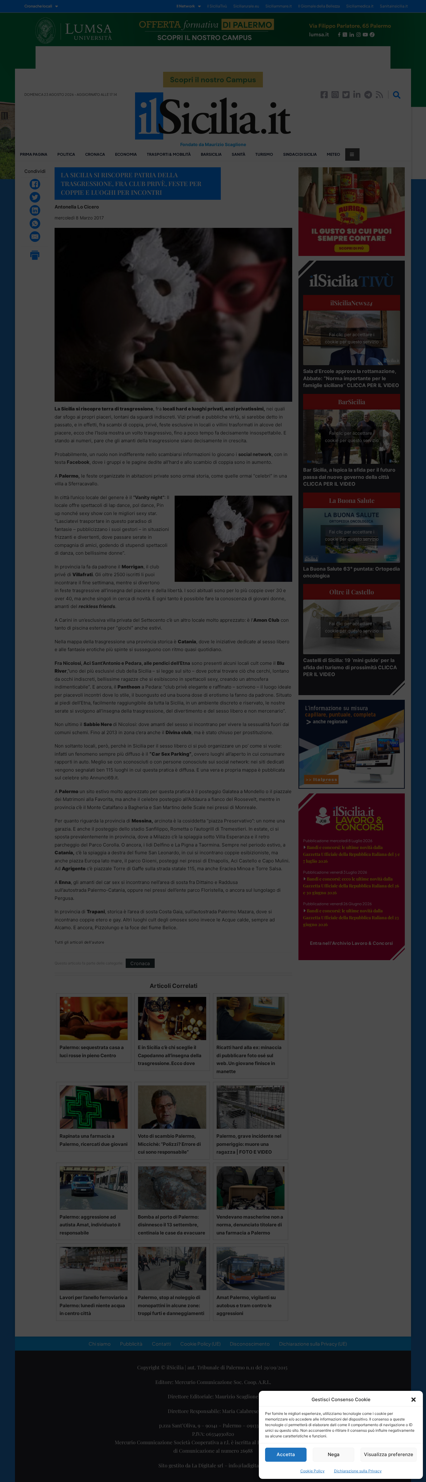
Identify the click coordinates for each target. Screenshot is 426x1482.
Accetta (286, 1454)
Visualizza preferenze (388, 1454)
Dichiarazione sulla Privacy (358, 1471)
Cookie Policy (312, 1471)
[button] (413, 1399)
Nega (334, 1454)
